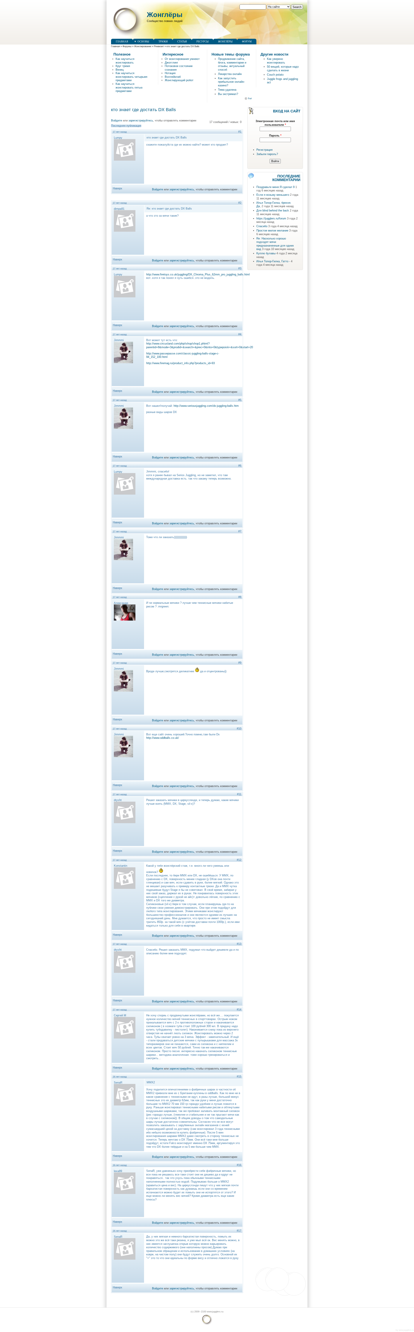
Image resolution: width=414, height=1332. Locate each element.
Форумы (127, 46)
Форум (247, 41)
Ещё (250, 98)
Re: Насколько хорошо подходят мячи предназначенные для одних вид (275, 244)
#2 (239, 202)
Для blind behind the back (272, 210)
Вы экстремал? (228, 94)
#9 (239, 662)
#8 (239, 597)
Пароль (275, 135)
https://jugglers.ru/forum (271, 218)
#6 (239, 465)
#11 (239, 794)
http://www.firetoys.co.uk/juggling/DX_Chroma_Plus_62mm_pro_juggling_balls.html (198, 274)
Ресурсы (202, 41)
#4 (239, 334)
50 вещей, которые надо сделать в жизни (283, 68)
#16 (239, 1165)
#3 (239, 268)
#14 (239, 1009)
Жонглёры (164, 15)
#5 (239, 400)
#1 (239, 131)
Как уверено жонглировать (276, 60)
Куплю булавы (266, 253)
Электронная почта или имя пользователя (275, 123)
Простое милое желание (272, 230)
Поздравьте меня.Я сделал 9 (275, 187)
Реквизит (159, 46)
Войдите (116, 120)
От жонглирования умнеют (182, 59)
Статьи (182, 41)
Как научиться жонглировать (125, 60)
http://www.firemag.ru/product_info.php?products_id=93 (180, 363)
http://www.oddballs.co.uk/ (162, 737)
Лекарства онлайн (230, 74)
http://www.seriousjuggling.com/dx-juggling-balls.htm (206, 405)
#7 (239, 531)
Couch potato (275, 74)
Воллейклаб (173, 76)
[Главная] (127, 36)
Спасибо (261, 226)
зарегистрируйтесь (141, 120)
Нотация (170, 73)
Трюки (163, 41)
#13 (239, 943)
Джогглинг (171, 62)
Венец (120, 69)
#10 (239, 728)
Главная (122, 41)
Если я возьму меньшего (272, 194)
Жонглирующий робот (179, 80)
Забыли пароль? (267, 154)
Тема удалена (227, 89)
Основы (143, 41)
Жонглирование (142, 46)
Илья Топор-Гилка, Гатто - (273, 261)
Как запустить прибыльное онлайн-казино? (231, 82)
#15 (239, 1076)
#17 (239, 1230)
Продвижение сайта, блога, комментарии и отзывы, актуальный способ (232, 64)
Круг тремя (123, 66)
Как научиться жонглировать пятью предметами (129, 87)
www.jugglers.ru (406, 1330)
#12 (239, 860)
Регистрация (264, 149)
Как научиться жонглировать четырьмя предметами (131, 76)
